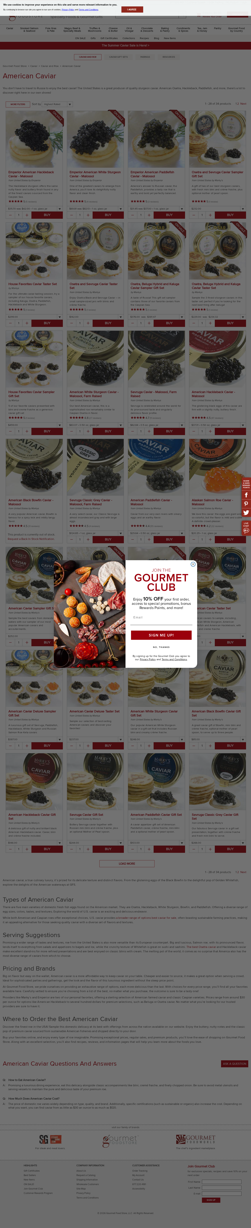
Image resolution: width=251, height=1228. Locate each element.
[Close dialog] (193, 564)
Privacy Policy (148, 659)
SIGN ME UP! (161, 635)
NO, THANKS (161, 647)
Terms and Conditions (174, 659)
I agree (131, 9)
